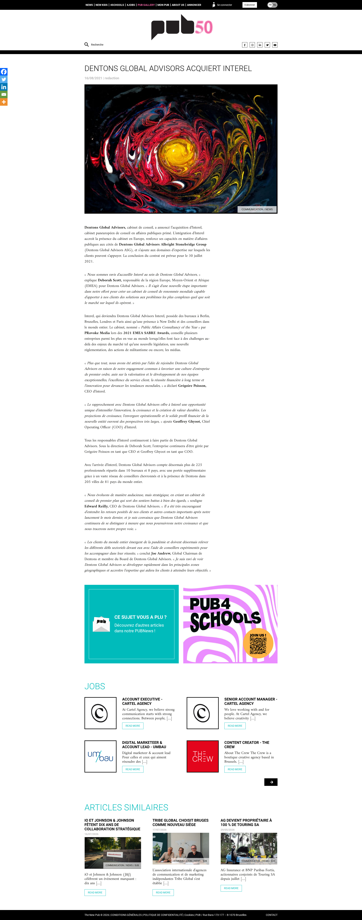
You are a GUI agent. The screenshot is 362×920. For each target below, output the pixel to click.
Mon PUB (163, 5)
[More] (4, 102)
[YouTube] (275, 44)
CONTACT (272, 915)
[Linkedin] (4, 87)
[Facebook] (244, 44)
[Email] (4, 94)
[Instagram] (252, 44)
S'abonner (249, 4)
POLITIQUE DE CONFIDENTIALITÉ (163, 915)
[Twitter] (267, 44)
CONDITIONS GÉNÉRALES (126, 915)
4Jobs (131, 5)
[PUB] (182, 30)
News (89, 5)
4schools (117, 5)
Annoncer (194, 5)
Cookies (189, 915)
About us (178, 5)
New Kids (102, 5)
